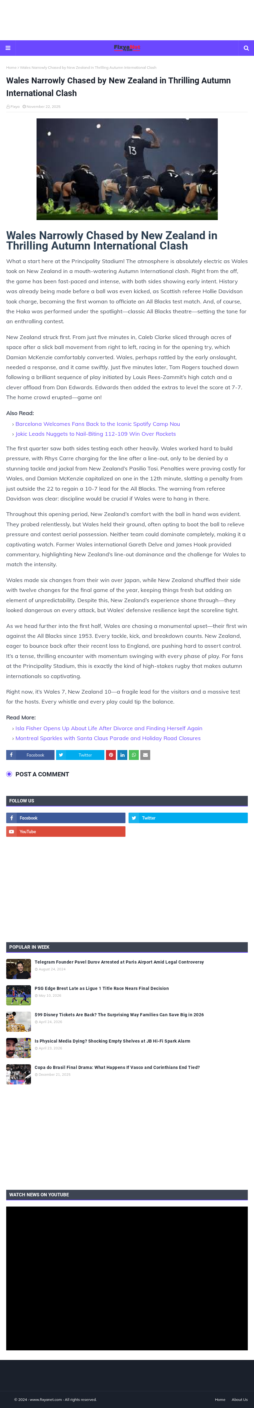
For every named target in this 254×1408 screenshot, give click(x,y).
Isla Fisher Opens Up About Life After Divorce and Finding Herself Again (109, 728)
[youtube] (65, 831)
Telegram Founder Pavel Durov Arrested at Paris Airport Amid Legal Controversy (119, 962)
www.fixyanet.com (46, 1399)
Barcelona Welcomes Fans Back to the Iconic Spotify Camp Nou (97, 423)
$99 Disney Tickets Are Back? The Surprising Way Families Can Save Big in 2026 (119, 1014)
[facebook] (65, 818)
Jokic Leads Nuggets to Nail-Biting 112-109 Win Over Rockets (95, 433)
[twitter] (188, 818)
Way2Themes (12, 1399)
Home (11, 67)
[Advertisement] (127, 20)
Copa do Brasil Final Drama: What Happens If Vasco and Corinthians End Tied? (117, 1067)
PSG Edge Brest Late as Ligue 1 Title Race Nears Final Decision (102, 988)
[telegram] (188, 831)
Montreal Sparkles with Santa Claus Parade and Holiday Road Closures (108, 738)
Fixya (15, 106)
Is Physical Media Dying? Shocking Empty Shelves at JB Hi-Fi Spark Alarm (112, 1041)
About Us (240, 1399)
